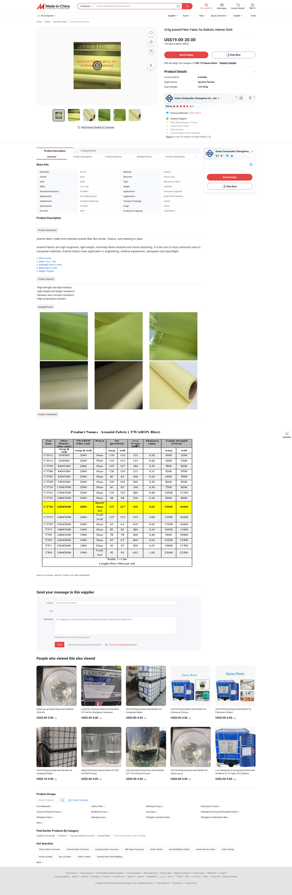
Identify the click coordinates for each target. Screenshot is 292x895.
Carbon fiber (97, 806)
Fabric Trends (84, 856)
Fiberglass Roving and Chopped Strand (219, 811)
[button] (190, 156)
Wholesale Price (150, 873)
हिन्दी (187, 876)
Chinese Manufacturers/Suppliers (109, 873)
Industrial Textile (60, 21)
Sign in (252, 8)
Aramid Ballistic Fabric (179, 849)
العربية (162, 876)
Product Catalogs (79, 800)
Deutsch (140, 876)
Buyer (185, 15)
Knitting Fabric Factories (106, 849)
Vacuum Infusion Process (48, 811)
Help (201, 15)
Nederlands (151, 876)
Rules (253, 15)
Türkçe (205, 876)
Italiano (131, 876)
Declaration (177, 883)
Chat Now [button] (235, 54)
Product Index (198, 873)
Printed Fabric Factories (77, 849)
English (75, 876)
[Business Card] (251, 164)
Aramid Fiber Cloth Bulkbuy (109, 856)
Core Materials (43, 806)
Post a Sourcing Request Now (121, 644)
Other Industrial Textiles (79, 21)
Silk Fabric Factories (134, 849)
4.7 (218, 155)
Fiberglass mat (98, 817)
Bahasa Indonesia (230, 876)
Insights (223, 873)
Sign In (169, 136)
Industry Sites (165, 873)
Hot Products (71, 873)
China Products (86, 873)
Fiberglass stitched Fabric (158, 817)
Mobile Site (211, 873)
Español (84, 876)
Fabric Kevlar (228, 849)
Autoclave (150, 811)
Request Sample (228, 63)
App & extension (218, 15)
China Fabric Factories (49, 849)
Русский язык (119, 876)
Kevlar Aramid (45, 856)
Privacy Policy (191, 883)
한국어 (170, 876)
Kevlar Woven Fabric (205, 849)
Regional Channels (182, 873)
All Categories (47, 15)
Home (39, 21)
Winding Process (154, 806)
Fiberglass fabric (44, 817)
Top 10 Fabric (65, 856)
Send (59, 644)
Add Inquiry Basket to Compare (97, 127)
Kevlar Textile (156, 849)
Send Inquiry (186, 54)
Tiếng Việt (215, 876)
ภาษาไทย (196, 876)
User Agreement (163, 883)
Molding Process (99, 811)
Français (106, 876)
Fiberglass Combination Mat (214, 817)
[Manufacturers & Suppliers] (53, 6)
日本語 (179, 876)
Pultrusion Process (210, 806)
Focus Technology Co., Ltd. (126, 883)
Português (95, 876)
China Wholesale (134, 873)
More (39, 862)
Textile (47, 21)
